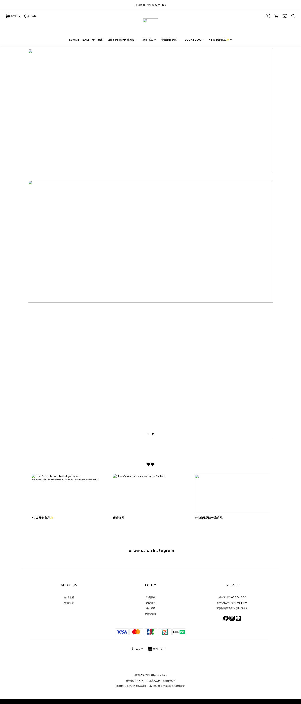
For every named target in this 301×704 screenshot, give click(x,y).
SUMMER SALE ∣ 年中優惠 (86, 39)
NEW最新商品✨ (219, 39)
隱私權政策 (139, 675)
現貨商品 (148, 39)
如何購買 (150, 597)
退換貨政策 (151, 613)
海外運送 (150, 608)
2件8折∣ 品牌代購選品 (121, 39)
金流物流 (150, 602)
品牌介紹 (69, 597)
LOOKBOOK (193, 39)
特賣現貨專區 (169, 39)
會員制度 (69, 602)
